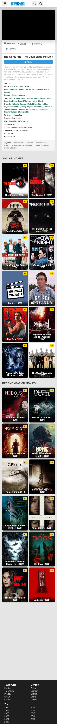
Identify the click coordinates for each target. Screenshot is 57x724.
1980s (37, 145)
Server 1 (23, 43)
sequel (6, 145)
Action (33, 687)
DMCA (7, 696)
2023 (6, 713)
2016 (33, 716)
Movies (7, 687)
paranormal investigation (22, 145)
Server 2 (38, 43)
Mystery (19, 86)
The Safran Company (34, 89)
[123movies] (17, 4)
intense (14, 147)
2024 (6, 710)
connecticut (41, 142)
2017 (33, 713)
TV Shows (9, 690)
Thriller (27, 86)
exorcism (29, 142)
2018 (33, 710)
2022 (6, 716)
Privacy (7, 693)
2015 (33, 718)
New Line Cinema (17, 89)
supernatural (18, 142)
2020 (6, 721)
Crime (33, 696)
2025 (6, 707)
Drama (34, 693)
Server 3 (12, 48)
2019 (33, 707)
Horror (12, 86)
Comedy (34, 690)
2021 (6, 718)
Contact (8, 699)
